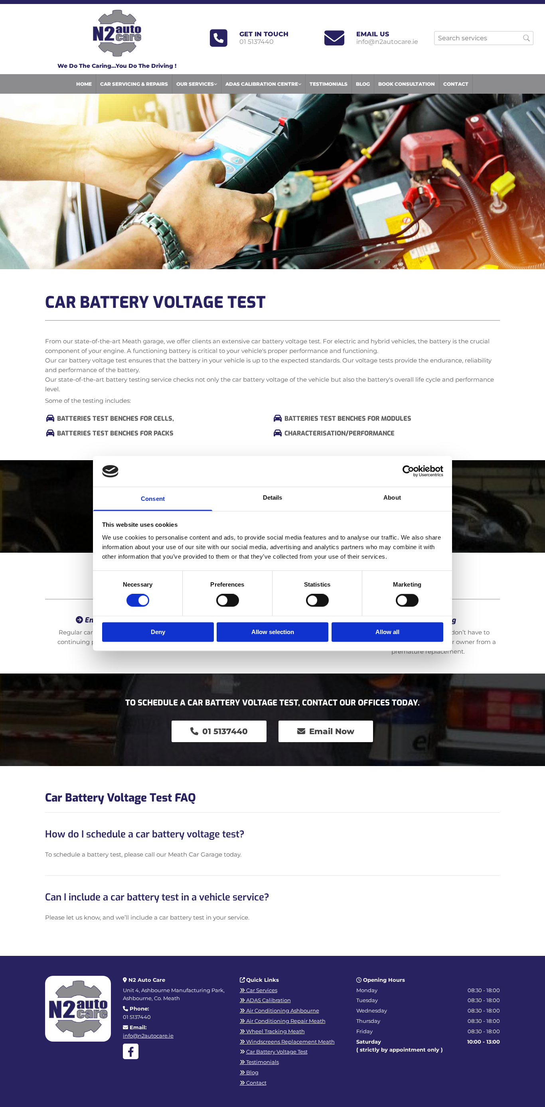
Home (84, 84)
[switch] (227, 600)
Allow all (387, 631)
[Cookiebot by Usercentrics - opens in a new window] (408, 471)
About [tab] (392, 497)
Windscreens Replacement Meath (287, 1041)
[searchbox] (483, 38)
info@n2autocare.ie (387, 41)
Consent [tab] (153, 498)
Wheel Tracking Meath (272, 1031)
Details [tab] (272, 497)
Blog (363, 84)
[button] (219, 731)
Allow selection (272, 631)
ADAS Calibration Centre (261, 84)
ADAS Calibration (265, 1000)
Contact (455, 84)
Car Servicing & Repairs (134, 84)
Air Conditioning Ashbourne (279, 1010)
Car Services (258, 990)
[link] (196, 84)
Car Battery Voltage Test (277, 1051)
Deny (158, 631)
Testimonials (329, 84)
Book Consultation (406, 84)
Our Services (195, 84)
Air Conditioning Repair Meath (283, 1021)
